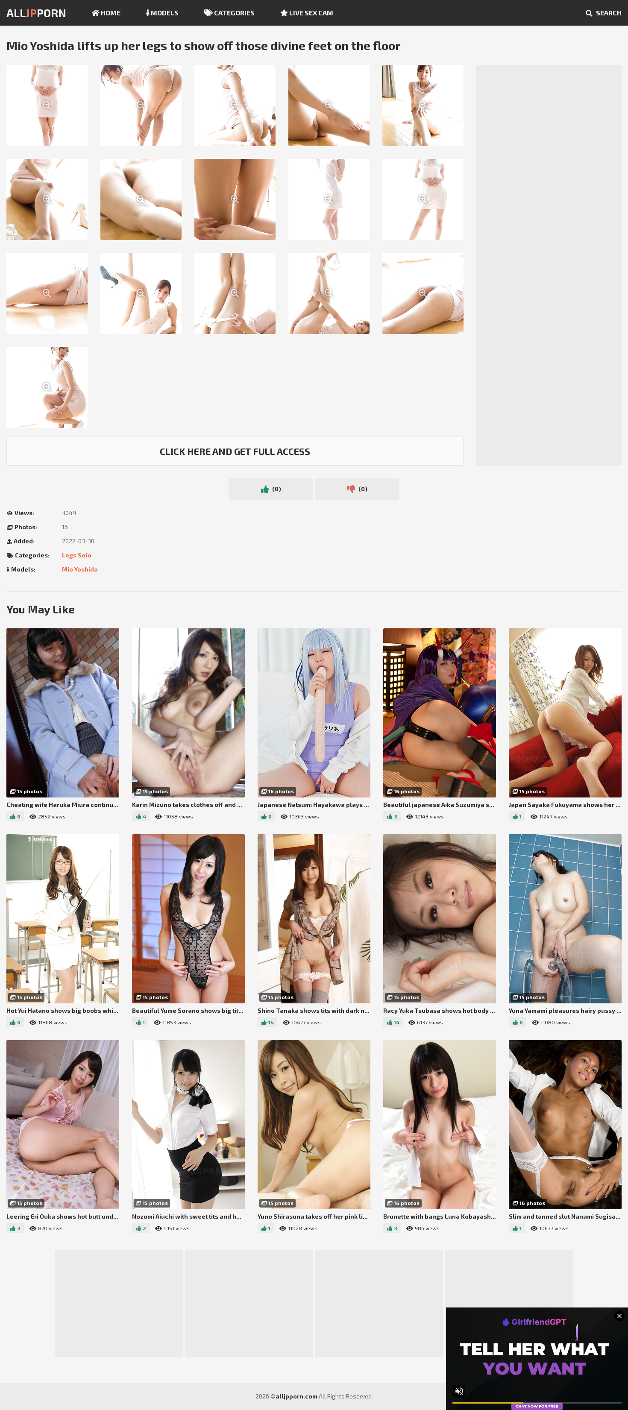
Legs (69, 555)
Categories (234, 13)
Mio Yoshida (80, 569)
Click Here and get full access (235, 451)
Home (110, 13)
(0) (276, 488)
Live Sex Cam (310, 13)
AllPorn (36, 12)
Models (164, 13)
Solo (84, 555)
